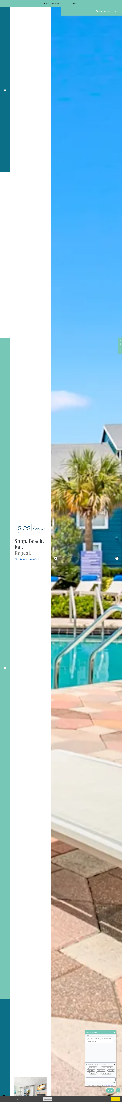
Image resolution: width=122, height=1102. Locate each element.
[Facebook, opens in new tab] (5, 668)
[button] (61, 3)
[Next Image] (117, 558)
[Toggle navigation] (5, 90)
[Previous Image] (56, 558)
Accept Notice (115, 1099)
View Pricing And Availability (26, 559)
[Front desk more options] (118, 1090)
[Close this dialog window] (114, 1032)
